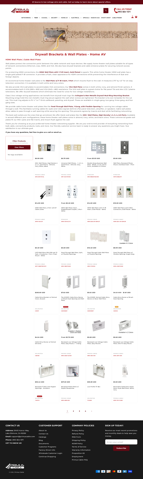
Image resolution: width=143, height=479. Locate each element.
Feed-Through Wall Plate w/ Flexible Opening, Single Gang (123, 253)
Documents (44, 444)
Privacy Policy (78, 430)
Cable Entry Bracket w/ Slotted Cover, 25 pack (46, 298)
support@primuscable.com (23, 437)
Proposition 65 (78, 453)
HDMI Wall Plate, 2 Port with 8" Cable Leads (46, 208)
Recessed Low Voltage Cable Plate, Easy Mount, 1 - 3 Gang (71, 342)
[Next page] (91, 411)
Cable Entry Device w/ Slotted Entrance (45, 342)
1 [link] (67, 411)
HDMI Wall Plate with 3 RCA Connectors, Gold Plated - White (124, 208)
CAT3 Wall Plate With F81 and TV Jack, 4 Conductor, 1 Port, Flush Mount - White (46, 254)
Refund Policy (78, 434)
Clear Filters (19, 147)
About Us (43, 430)
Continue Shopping (47, 457)
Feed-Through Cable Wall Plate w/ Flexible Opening (98, 253)
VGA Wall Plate (75, 87)
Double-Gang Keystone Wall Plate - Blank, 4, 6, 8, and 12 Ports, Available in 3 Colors (97, 164)
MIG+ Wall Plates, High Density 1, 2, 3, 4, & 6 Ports (104, 115)
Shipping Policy (79, 440)
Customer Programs (47, 447)
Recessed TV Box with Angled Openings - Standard (45, 387)
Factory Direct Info (47, 450)
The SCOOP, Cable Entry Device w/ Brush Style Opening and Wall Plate (72, 298)
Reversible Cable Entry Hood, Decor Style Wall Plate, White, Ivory (123, 388)
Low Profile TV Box (93, 386)
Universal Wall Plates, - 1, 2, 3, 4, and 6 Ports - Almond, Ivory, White (72, 164)
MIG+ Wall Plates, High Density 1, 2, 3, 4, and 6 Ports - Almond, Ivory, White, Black (46, 164)
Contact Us (43, 434)
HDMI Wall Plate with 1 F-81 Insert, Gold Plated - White (96, 208)
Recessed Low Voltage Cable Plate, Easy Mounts (97, 342)
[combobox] (72, 10)
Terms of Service (79, 447)
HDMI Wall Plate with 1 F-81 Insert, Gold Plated (59, 72)
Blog (41, 440)
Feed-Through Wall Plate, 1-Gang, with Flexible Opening (76, 106)
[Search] (105, 10)
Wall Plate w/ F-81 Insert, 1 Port (59, 81)
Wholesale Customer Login (50, 453)
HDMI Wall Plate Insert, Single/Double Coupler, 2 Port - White (72, 209)
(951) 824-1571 (18, 440)
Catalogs (42, 437)
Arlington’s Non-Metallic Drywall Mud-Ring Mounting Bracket (102, 96)
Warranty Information (81, 450)
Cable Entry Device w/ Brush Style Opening (123, 298)
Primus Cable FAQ (80, 460)
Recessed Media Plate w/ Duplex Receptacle (70, 387)
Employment (77, 457)
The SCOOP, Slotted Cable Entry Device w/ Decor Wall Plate (98, 298)
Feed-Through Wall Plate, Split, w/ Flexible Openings (72, 253)
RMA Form (76, 437)
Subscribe (121, 448)
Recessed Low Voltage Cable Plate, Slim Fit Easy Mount (123, 342)
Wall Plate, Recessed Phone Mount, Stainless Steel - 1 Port (123, 163)
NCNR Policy (77, 444)
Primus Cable (19, 472)
